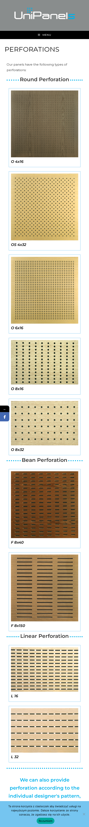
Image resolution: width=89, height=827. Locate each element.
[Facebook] (4, 417)
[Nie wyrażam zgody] (84, 814)
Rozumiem (45, 820)
